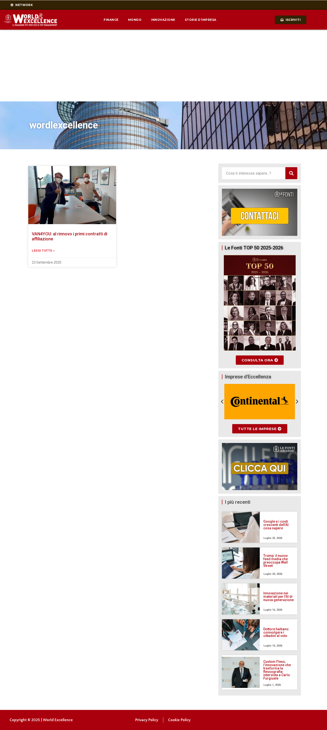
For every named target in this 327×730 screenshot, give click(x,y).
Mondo (135, 20)
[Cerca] (291, 173)
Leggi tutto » (43, 250)
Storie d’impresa (200, 20)
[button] (222, 402)
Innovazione (163, 20)
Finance (111, 20)
